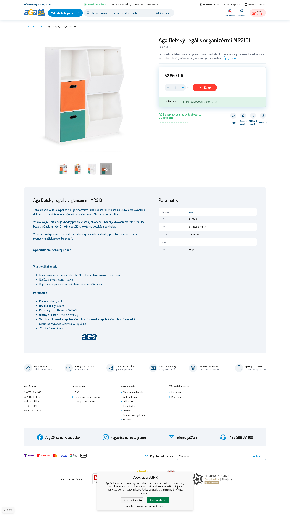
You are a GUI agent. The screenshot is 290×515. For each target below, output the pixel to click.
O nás (77, 392)
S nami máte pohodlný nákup (88, 396)
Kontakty (139, 4)
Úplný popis (230, 58)
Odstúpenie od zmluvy (121, 4)
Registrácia (176, 396)
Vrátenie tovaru (130, 396)
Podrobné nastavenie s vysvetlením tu (145, 506)
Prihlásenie (176, 392)
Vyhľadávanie (163, 12)
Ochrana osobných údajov (135, 415)
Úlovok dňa (152, 4)
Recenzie (127, 419)
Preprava (127, 410)
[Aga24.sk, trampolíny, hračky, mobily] (25, 26)
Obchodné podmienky (133, 392)
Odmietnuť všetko (132, 500)
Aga (191, 211)
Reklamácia (128, 401)
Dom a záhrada (37, 26)
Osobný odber (129, 406)
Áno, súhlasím (158, 500)
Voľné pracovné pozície (85, 401)
